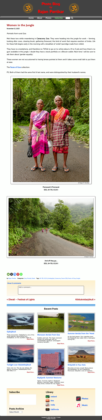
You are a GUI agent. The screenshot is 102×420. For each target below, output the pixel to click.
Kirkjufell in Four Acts (77, 365)
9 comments (14, 283)
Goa (25, 278)
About (39, 18)
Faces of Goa (72, 278)
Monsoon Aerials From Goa (48, 335)
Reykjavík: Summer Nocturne (49, 377)
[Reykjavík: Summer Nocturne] (51, 362)
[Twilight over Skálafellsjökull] (20, 353)
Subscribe (59, 18)
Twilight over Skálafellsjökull (19, 365)
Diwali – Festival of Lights (21, 299)
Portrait (29, 278)
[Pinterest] (17, 274)
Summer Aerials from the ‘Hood (81, 333)
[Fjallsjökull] (20, 321)
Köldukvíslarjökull (84, 299)
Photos (48, 18)
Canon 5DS (64, 278)
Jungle (78, 278)
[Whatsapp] (21, 274)
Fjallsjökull (11, 332)
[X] (11, 274)
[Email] (8, 274)
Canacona (58, 278)
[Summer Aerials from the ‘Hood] (81, 322)
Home (31, 18)
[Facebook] (14, 274)
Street (33, 278)
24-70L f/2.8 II (44, 278)
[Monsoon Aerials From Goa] (51, 323)
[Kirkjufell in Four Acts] (81, 354)
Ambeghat (51, 278)
